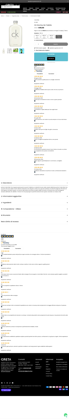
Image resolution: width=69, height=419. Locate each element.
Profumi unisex (25, 16)
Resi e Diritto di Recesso (61, 366)
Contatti (48, 371)
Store (47, 366)
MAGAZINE (3, 12)
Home (2, 16)
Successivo (51, 73)
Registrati (38, 364)
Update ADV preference (14, 387)
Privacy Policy (49, 373)
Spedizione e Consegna (61, 364)
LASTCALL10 (51, 58)
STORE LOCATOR (11, 12)
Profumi (7, 16)
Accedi (37, 362)
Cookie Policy (49, 376)
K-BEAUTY (58, 12)
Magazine (48, 369)
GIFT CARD (65, 12)
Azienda (48, 364)
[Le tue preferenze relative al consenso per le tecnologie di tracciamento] (66, 416)
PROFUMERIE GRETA (9, 385)
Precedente (40, 73)
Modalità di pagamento (61, 362)
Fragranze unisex (15, 16)
